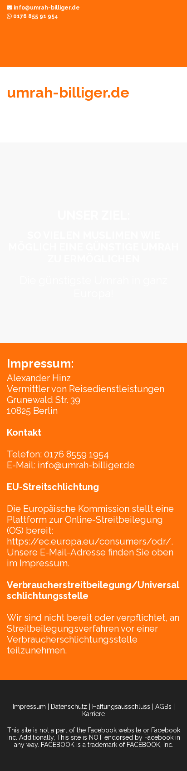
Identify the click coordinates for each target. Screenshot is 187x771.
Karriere (93, 713)
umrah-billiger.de (68, 92)
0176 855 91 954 (35, 16)
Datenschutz (69, 706)
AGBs (163, 706)
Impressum (29, 706)
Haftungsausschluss (121, 706)
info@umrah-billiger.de (46, 8)
